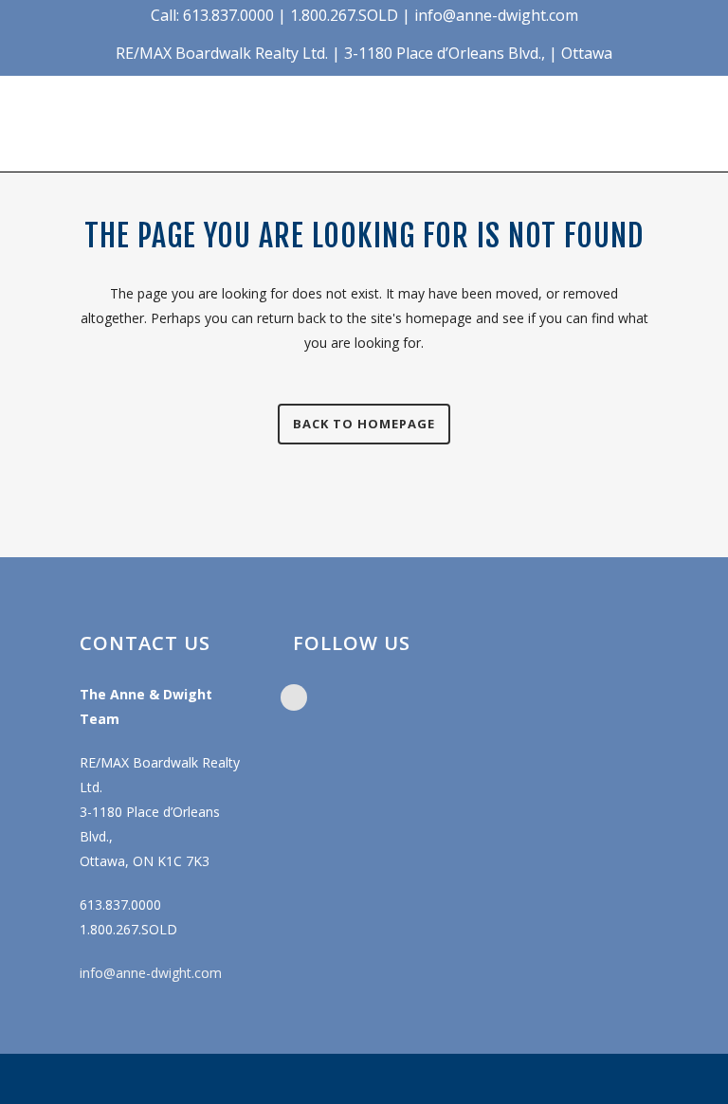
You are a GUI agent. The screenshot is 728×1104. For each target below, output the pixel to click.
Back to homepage (364, 423)
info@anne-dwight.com (151, 973)
